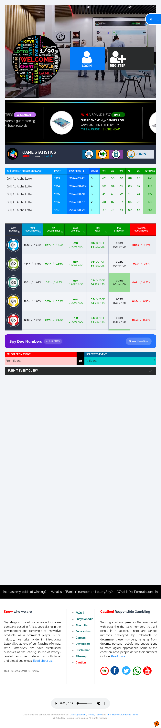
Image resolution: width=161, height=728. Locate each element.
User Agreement (78, 714)
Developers (83, 643)
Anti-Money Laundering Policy (122, 714)
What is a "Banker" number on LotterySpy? (60, 592)
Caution (81, 662)
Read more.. (118, 656)
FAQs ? (80, 612)
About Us (82, 625)
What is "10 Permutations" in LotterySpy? (125, 592)
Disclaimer (83, 650)
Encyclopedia (84, 619)
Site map (81, 656)
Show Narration (138, 341)
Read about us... (43, 660)
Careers (81, 637)
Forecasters (83, 631)
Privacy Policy (95, 714)
